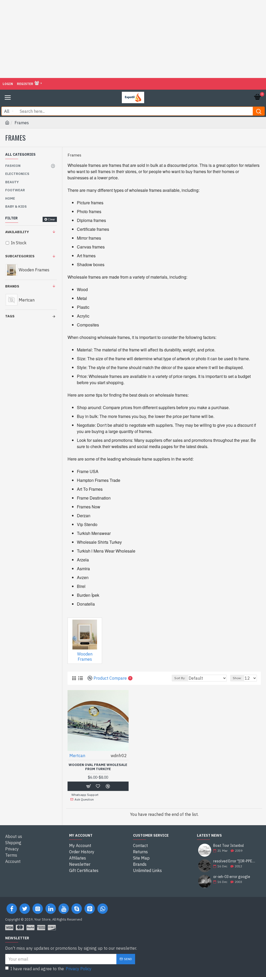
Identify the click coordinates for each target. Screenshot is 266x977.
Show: (237, 678)
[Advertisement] (133, 39)
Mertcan (77, 755)
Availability (17, 232)
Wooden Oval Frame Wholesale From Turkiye (98, 767)
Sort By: (179, 678)
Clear (51, 219)
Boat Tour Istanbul (228, 846)
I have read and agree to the (50, 968)
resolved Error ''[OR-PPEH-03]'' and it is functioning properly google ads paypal (235, 861)
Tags (10, 316)
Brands (12, 286)
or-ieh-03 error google (231, 877)
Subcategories (20, 256)
